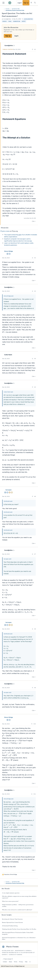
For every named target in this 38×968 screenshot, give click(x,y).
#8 (35, 629)
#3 (35, 291)
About (10, 961)
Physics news (5, 231)
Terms (15, 961)
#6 (35, 496)
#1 (35, 49)
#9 (35, 687)
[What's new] (31, 2)
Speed (23, 21)
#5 (35, 387)
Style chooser (7, 959)
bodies (5, 21)
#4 (35, 358)
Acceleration (28, 19)
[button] (32, 49)
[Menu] (3, 3)
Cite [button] (33, 221)
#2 (35, 257)
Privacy (21, 961)
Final (10, 21)
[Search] (35, 2)
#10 (35, 724)
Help (26, 961)
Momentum (16, 21)
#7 (35, 554)
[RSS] (30, 961)
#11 (35, 794)
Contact (5, 961)
